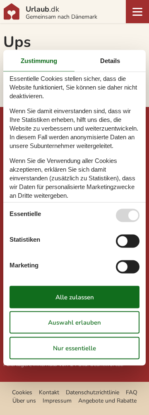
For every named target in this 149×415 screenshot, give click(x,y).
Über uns (24, 401)
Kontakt (49, 392)
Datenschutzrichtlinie (92, 392)
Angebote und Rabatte (107, 401)
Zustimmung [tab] (39, 60)
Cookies (22, 392)
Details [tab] (110, 60)
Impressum (57, 401)
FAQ (131, 392)
